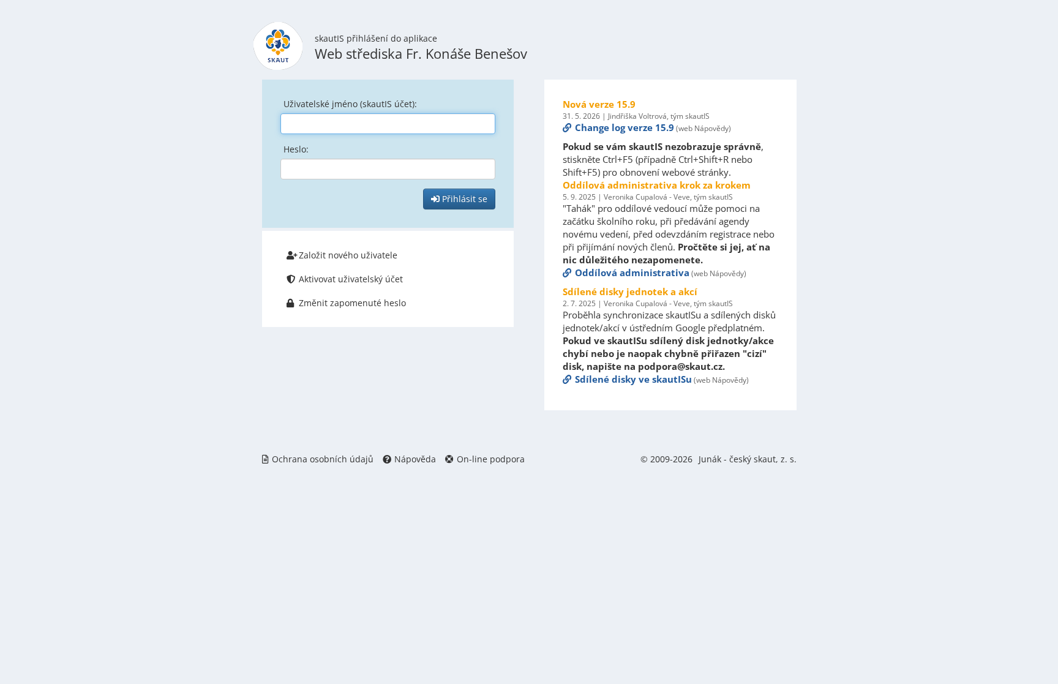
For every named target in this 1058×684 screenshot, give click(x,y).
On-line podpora (491, 459)
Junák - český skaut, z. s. (748, 459)
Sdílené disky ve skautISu (633, 379)
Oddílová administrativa (632, 272)
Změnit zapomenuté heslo (352, 303)
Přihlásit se (463, 199)
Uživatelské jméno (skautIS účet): (350, 104)
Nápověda (415, 459)
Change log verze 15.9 (624, 127)
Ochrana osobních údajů (322, 459)
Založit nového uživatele (348, 255)
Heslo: (296, 149)
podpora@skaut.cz (680, 366)
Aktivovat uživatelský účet (351, 279)
